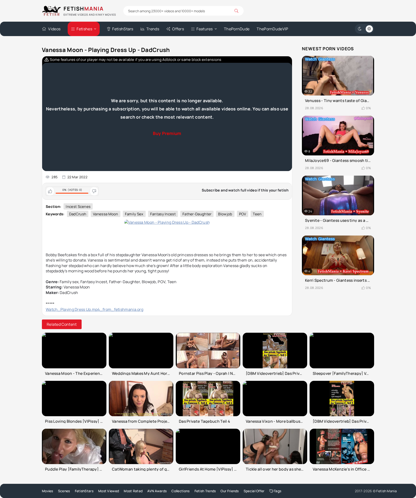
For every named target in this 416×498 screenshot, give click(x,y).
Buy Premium (167, 133)
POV (242, 214)
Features (204, 29)
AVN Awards (157, 491)
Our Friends (230, 491)
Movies (47, 491)
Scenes (64, 491)
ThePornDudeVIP (272, 29)
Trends (152, 29)
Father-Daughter (197, 214)
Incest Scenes (78, 206)
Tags (277, 491)
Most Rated (133, 491)
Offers (178, 29)
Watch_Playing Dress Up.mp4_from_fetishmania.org (94, 309)
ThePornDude (236, 29)
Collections (180, 491)
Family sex (134, 214)
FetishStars (122, 29)
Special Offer (254, 491)
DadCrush (77, 214)
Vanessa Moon (105, 214)
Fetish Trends (205, 491)
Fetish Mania (386, 491)
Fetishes (84, 29)
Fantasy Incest (163, 214)
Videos (54, 29)
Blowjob (225, 214)
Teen (257, 214)
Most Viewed (108, 491)
